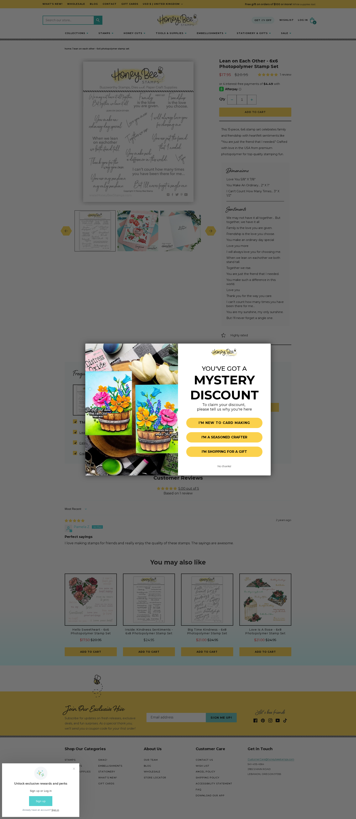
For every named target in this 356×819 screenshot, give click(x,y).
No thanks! (224, 466)
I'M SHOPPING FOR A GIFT (224, 452)
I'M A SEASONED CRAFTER (224, 437)
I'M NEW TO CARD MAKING (224, 423)
